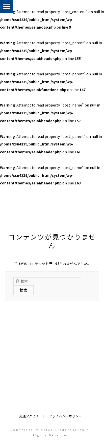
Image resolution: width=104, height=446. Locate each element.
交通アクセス (29, 416)
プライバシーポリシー (65, 416)
